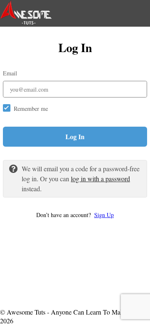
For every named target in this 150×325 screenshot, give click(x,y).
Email (10, 73)
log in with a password (100, 178)
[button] (75, 215)
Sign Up (104, 215)
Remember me (31, 108)
